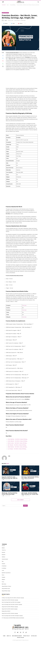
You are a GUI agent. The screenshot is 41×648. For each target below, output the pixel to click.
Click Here (24, 305)
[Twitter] (3, 58)
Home (4, 635)
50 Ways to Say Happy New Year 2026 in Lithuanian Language (13, 597)
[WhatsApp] (3, 64)
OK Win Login (34, 635)
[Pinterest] (3, 61)
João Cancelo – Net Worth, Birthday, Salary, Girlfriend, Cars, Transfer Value (29, 493)
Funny (3, 581)
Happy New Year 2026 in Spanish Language (9, 608)
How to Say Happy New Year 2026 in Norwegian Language (12, 615)
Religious (3, 579)
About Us (9, 635)
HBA (6, 20)
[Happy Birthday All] (20, 2)
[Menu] (3, 2)
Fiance (3, 574)
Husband (3, 563)
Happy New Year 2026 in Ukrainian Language (10, 613)
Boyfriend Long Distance (6, 572)
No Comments (17, 20)
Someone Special (5, 559)
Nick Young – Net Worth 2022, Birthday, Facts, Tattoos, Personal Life (30, 477)
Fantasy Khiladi (20, 637)
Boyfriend (3, 554)
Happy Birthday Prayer (6, 588)
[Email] (3, 66)
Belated (3, 547)
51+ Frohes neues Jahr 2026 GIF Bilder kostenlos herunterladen (13, 617)
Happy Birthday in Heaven (6, 586)
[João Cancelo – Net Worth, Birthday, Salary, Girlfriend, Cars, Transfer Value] (30, 486)
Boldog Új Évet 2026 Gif (6, 611)
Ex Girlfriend (4, 568)
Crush (3, 570)
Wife (2, 561)
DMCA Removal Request (17, 635)
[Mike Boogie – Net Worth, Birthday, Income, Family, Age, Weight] (11, 486)
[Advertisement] (21, 9)
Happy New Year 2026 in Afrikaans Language (10, 606)
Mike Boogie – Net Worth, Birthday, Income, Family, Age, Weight (9, 493)
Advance (3, 545)
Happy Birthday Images (6, 590)
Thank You (4, 550)
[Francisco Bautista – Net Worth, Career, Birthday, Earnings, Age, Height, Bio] (20, 38)
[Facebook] (3, 55)
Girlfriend (3, 556)
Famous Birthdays (5, 12)
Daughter (3, 577)
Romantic (3, 552)
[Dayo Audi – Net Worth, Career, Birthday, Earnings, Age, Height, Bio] (11, 470)
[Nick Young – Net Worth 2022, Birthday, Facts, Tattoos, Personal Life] (30, 470)
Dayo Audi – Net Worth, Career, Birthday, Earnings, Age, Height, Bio (9, 477)
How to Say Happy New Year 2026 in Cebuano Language (12, 604)
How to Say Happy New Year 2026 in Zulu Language (11, 602)
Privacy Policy (26, 635)
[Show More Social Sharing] (25, 23)
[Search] (38, 2)
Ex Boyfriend (4, 565)
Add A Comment (20, 499)
